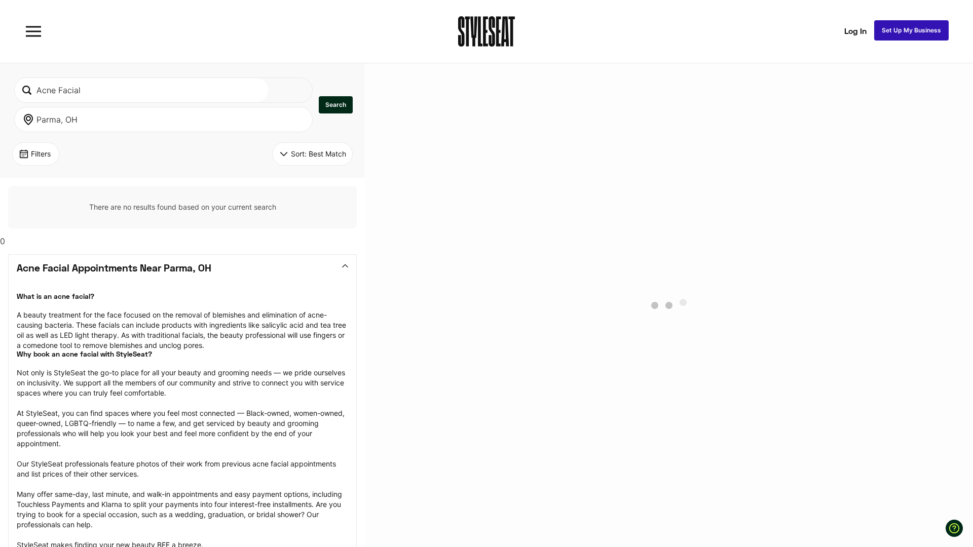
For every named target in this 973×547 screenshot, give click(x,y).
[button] (336, 104)
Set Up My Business (911, 30)
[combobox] (141, 90)
